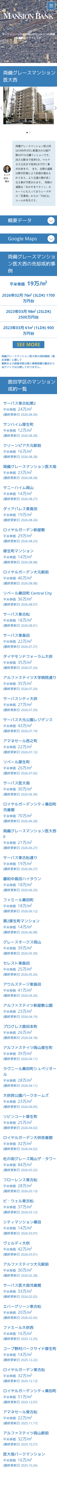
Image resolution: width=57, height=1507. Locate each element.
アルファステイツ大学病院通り (29, 677)
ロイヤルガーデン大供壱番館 (28, 1137)
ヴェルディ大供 (16, 1243)
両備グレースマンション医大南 (29, 466)
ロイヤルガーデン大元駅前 (26, 572)
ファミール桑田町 (18, 900)
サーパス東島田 (16, 635)
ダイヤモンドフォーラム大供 (28, 656)
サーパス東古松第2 (19, 403)
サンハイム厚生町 (18, 424)
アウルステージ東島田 (22, 984)
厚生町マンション (18, 551)
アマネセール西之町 (20, 741)
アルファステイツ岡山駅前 (26, 1433)
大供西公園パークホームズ (26, 1095)
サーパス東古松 (16, 614)
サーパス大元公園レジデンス (28, 719)
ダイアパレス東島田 (20, 508)
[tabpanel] (28, 105)
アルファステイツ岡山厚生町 (28, 1047)
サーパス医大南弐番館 (22, 1285)
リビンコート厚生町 (20, 1116)
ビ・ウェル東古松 (18, 1201)
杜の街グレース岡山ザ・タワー (29, 1158)
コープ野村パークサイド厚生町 (29, 1348)
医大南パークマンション (24, 1454)
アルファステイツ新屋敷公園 (28, 1005)
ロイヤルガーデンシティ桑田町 (29, 1390)
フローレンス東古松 (20, 1179)
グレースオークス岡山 (22, 942)
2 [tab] (29, 132)
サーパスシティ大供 (20, 698)
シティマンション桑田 (22, 1222)
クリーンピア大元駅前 (22, 445)
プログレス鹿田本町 (20, 1026)
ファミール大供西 (18, 1327)
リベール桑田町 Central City (27, 593)
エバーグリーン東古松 (22, 1306)
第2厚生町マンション (21, 921)
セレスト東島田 (16, 963)
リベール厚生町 (16, 762)
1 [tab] (27, 132)
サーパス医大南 (16, 783)
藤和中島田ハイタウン (22, 878)
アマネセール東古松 (20, 1412)
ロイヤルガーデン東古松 (24, 1369)
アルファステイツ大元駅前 (26, 1264)
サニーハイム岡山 (18, 487)
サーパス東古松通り (20, 857)
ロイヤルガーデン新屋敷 (24, 530)
